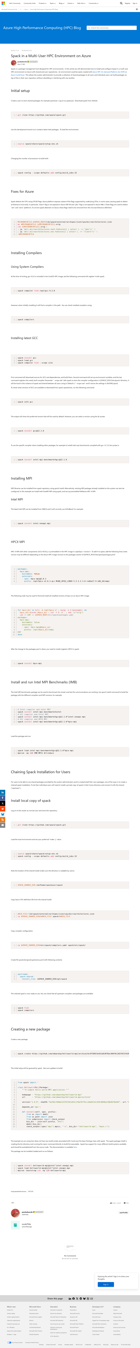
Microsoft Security (75, 1313)
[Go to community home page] (3, 3)
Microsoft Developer (97, 1313)
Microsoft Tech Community (99, 1324)
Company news (117, 1317)
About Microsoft (117, 1313)
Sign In (135, 3)
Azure (26, 9)
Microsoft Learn (96, 1317)
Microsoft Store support (35, 1317)
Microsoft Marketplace (98, 1327)
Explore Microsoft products (14, 1331)
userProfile (124, 1213)
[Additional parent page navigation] (20, 9)
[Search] (121, 3)
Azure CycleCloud (17, 75)
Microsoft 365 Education (56, 1320)
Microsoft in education (56, 1310)
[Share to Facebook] (73, 1298)
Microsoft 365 (73, 1320)
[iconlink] (15, 1225)
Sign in (105, 1284)
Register (127, 3)
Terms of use (79, 1344)
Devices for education (56, 1313)
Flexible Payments (34, 1334)
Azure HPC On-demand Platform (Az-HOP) (109, 72)
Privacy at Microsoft (118, 1320)
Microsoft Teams (74, 1327)
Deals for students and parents (58, 1332)
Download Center (34, 1313)
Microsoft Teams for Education (58, 1317)
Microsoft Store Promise (35, 1331)
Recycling (105, 1344)
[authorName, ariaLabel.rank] (13, 63)
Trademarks (88, 1344)
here (75, 1147)
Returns (31, 1320)
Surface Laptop (11, 1313)
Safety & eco (97, 1344)
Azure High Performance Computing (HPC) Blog (44, 9)
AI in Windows (11, 1327)
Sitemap (41, 1344)
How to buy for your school (57, 1324)
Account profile (33, 1310)
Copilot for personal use (13, 1324)
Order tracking (33, 1324)
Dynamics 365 (73, 1317)
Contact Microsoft (51, 1344)
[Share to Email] (91, 1298)
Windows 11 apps (11, 1334)
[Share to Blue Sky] (84, 1298)
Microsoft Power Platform (76, 1324)
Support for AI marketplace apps (100, 1320)
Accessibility (116, 1331)
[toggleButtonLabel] (136, 9)
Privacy (60, 1344)
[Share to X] (77, 1298)
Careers (115, 1310)
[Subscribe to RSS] (88, 1298)
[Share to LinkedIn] (70, 1298)
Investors (115, 1324)
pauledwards (22, 62)
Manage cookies (69, 1344)
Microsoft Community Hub (9, 9)
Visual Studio (95, 1334)
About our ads (114, 1344)
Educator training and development (56, 1328)
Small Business (74, 1334)
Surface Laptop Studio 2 (13, 1317)
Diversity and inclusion (119, 1327)
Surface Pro (10, 1310)
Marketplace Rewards (98, 1331)
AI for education (54, 1336)
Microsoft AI (73, 1310)
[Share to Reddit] (81, 1298)
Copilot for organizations (13, 1320)
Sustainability (117, 1334)
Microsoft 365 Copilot (75, 1331)
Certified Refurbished (35, 1327)
